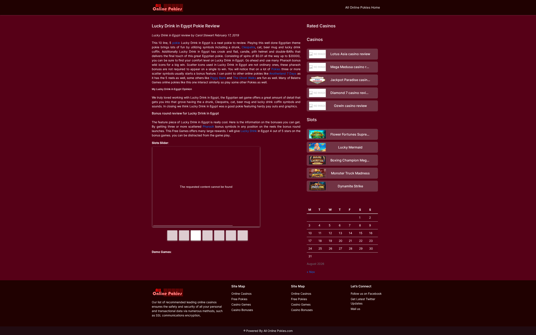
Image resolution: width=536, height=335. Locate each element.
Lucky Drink (249, 131)
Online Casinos (241, 293)
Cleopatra (248, 47)
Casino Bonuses (242, 310)
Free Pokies (239, 299)
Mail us (355, 309)
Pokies (275, 69)
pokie (176, 42)
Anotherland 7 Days (282, 73)
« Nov (311, 272)
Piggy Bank (218, 78)
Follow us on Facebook (366, 293)
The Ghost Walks (244, 78)
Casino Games (241, 304)
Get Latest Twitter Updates (363, 301)
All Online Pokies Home (362, 7)
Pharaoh (208, 126)
